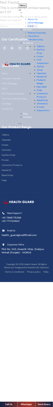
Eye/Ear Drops (8, 155)
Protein (40, 106)
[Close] (20, 123)
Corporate (28, 15)
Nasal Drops (7, 175)
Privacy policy (34, 271)
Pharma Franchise (37, 32)
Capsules (41, 73)
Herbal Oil (41, 76)
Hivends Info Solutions (38, 267)
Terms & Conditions (14, 271)
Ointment (6, 150)
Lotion (40, 56)
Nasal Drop (42, 100)
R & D (30, 26)
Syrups (5, 145)
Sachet (40, 66)
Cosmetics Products (12, 165)
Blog (25, 113)
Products (28, 42)
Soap (39, 90)
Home (26, 12)
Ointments (42, 103)
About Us (32, 19)
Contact (27, 117)
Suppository (43, 110)
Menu (22, 5)
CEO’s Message (35, 22)
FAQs (45, 271)
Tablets (41, 46)
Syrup (40, 69)
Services (27, 29)
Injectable (42, 86)
